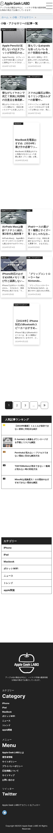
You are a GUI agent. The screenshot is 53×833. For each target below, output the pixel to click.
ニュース (8, 575)
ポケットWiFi (11, 568)
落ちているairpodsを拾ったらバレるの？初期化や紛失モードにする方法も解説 (39, 49)
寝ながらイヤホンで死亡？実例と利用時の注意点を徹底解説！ (13, 96)
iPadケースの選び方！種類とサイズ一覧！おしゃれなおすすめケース (39, 230)
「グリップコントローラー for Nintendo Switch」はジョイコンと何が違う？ (39, 277)
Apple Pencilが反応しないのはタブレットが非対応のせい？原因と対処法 (13, 49)
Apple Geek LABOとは (13, 752)
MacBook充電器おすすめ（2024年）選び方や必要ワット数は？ (26, 143)
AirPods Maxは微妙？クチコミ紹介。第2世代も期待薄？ (13, 230)
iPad (6, 554)
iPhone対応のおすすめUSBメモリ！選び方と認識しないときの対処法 (13, 277)
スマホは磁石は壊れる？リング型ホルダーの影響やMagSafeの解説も (39, 96)
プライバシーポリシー (12, 766)
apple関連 (9, 590)
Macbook (9, 561)
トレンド (8, 582)
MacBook (7, 712)
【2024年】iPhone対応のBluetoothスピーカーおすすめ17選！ (26, 324)
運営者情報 (7, 757)
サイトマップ (8, 775)
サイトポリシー (9, 761)
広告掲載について (10, 770)
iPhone (8, 547)
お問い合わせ (8, 780)
